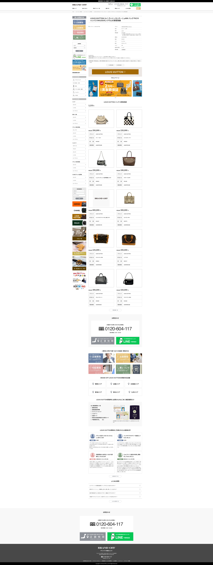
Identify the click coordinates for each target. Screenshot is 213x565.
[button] (115, 97)
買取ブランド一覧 (96, 8)
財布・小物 (74, 114)
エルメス (74, 104)
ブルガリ (74, 148)
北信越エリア (135, 384)
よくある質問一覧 (115, 501)
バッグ (73, 101)
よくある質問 (128, 8)
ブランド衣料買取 (76, 161)
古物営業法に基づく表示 (87, 560)
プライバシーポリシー (96, 560)
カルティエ (75, 145)
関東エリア (98, 384)
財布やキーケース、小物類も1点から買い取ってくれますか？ (103, 489)
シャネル (74, 107)
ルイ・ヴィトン (75, 110)
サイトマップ (120, 560)
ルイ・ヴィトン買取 (79, 11)
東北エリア (116, 392)
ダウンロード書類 (127, 560)
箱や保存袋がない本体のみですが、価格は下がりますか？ (103, 493)
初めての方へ (84, 8)
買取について (117, 8)
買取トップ (74, 8)
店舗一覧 (107, 8)
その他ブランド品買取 (77, 174)
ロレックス (75, 130)
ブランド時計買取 (76, 127)
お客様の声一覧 (115, 476)
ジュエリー (74, 143)
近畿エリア (116, 384)
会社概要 (115, 560)
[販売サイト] (138, 8)
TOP (73, 11)
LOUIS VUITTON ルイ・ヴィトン (127, 26)
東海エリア (98, 392)
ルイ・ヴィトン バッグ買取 (88, 11)
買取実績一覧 (115, 310)
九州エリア (134, 392)
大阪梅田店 (123, 49)
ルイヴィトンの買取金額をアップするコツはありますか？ (103, 485)
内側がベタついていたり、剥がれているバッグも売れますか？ (103, 496)
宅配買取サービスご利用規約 (107, 560)
